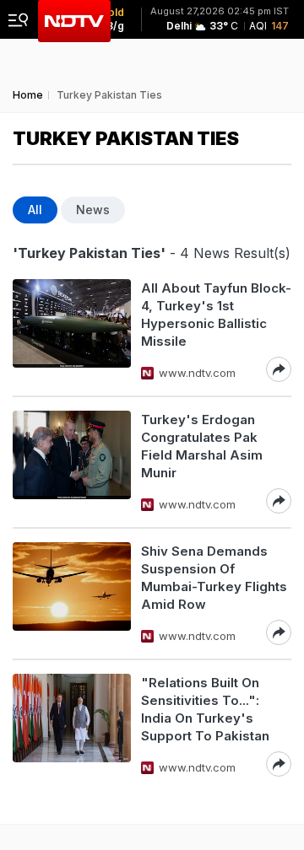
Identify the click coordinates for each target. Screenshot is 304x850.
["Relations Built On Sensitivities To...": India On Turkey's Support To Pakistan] (72, 725)
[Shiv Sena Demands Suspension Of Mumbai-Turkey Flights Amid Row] (72, 593)
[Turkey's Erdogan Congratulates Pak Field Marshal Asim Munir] (72, 462)
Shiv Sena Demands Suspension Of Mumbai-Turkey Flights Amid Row (214, 577)
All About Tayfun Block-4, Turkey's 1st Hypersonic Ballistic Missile (216, 314)
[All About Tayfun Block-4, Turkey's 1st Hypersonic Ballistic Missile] (72, 330)
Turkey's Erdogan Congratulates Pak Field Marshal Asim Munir (202, 446)
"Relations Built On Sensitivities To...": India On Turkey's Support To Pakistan (205, 709)
